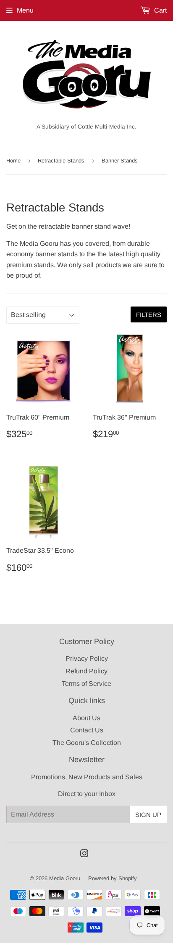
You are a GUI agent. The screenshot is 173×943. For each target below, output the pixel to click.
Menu (25, 10)
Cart (159, 10)
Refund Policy (86, 671)
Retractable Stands (61, 160)
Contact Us (86, 730)
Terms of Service (86, 683)
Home (13, 160)
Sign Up (148, 814)
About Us (86, 717)
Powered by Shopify (112, 878)
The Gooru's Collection (86, 742)
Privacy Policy (87, 658)
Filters (148, 314)
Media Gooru (64, 878)
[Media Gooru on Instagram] (84, 854)
